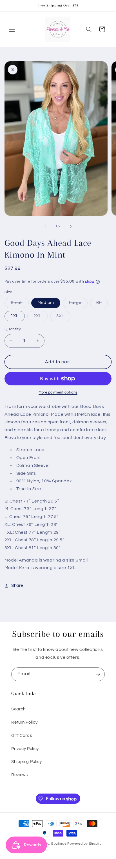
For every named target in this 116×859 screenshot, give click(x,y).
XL (102, 304)
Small (20, 304)
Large (78, 304)
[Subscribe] (98, 674)
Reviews (19, 775)
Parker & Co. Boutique (47, 843)
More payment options (58, 392)
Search (18, 709)
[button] (11, 29)
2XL (41, 317)
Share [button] (17, 585)
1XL (15, 316)
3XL (63, 317)
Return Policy (24, 722)
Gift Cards (21, 735)
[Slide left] (45, 226)
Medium (45, 303)
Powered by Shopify (84, 843)
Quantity (13, 329)
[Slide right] (70, 226)
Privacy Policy (25, 749)
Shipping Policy (26, 762)
